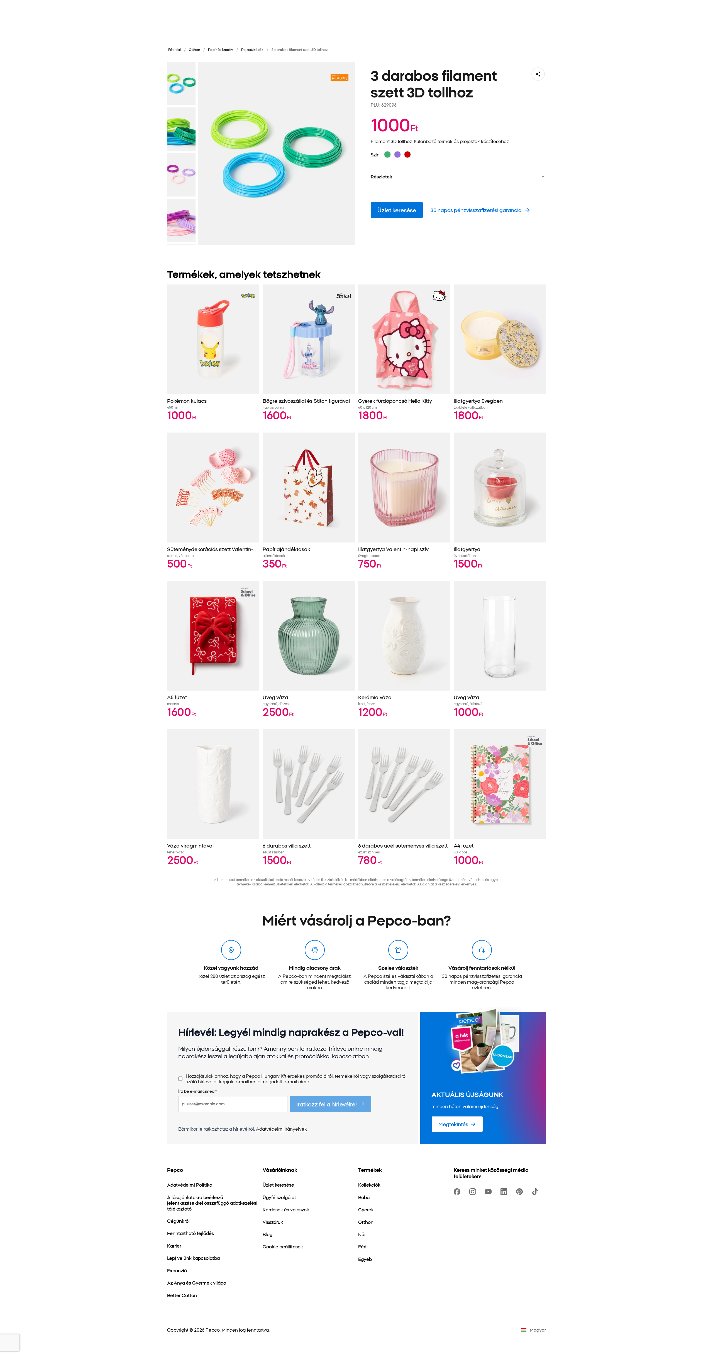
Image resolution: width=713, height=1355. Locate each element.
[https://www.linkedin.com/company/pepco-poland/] (504, 1191)
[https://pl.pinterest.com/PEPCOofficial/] (520, 1191)
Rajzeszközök (252, 49)
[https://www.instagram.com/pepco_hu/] (473, 1191)
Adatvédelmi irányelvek (281, 1129)
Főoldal (174, 49)
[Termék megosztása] (538, 74)
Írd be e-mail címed (197, 1091)
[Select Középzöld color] (387, 154)
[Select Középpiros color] (407, 154)
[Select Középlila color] (397, 154)
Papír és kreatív (220, 49)
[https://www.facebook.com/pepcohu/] (458, 1191)
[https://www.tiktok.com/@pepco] (536, 1191)
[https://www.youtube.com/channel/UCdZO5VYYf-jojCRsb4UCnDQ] (489, 1191)
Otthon (194, 49)
